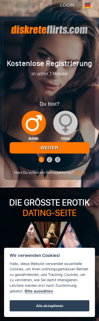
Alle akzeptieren (49, 306)
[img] (34, 123)
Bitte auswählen (39, 291)
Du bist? (50, 104)
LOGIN (67, 5)
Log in (79, 172)
